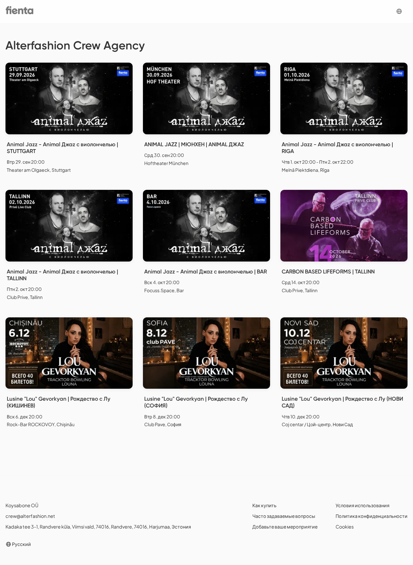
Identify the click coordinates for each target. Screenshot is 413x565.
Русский (21, 544)
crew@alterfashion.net (30, 516)
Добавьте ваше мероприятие (284, 526)
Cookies (345, 526)
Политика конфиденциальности (372, 516)
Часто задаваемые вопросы (283, 516)
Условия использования (362, 505)
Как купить (264, 505)
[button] (399, 11)
